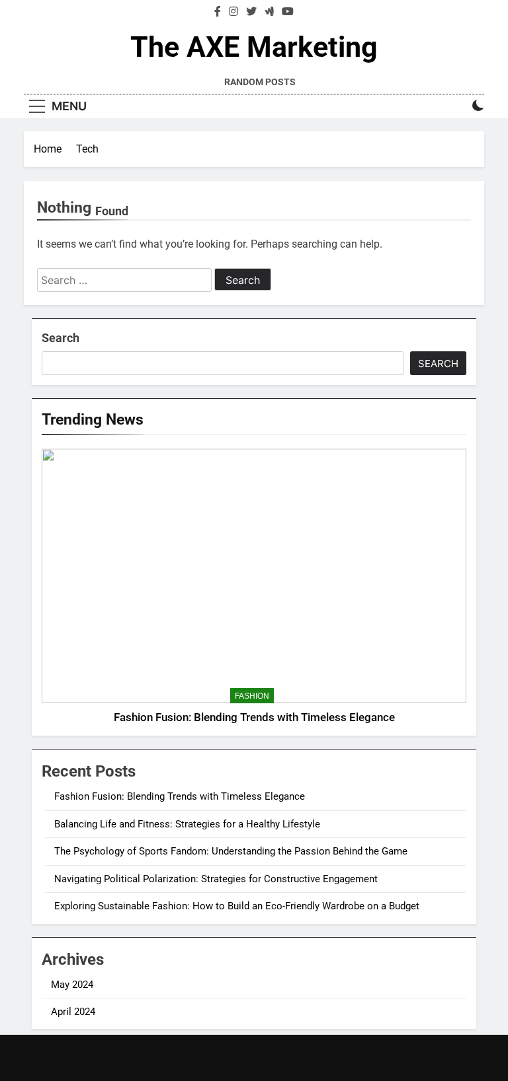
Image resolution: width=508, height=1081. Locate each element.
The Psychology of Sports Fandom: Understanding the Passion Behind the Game (230, 851)
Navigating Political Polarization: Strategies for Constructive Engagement (216, 879)
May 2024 (72, 985)
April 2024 (73, 1012)
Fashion (252, 696)
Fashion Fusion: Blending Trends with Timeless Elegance (254, 717)
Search (60, 338)
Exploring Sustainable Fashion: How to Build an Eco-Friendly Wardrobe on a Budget (236, 906)
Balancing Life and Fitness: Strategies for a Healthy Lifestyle (187, 824)
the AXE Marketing (254, 46)
